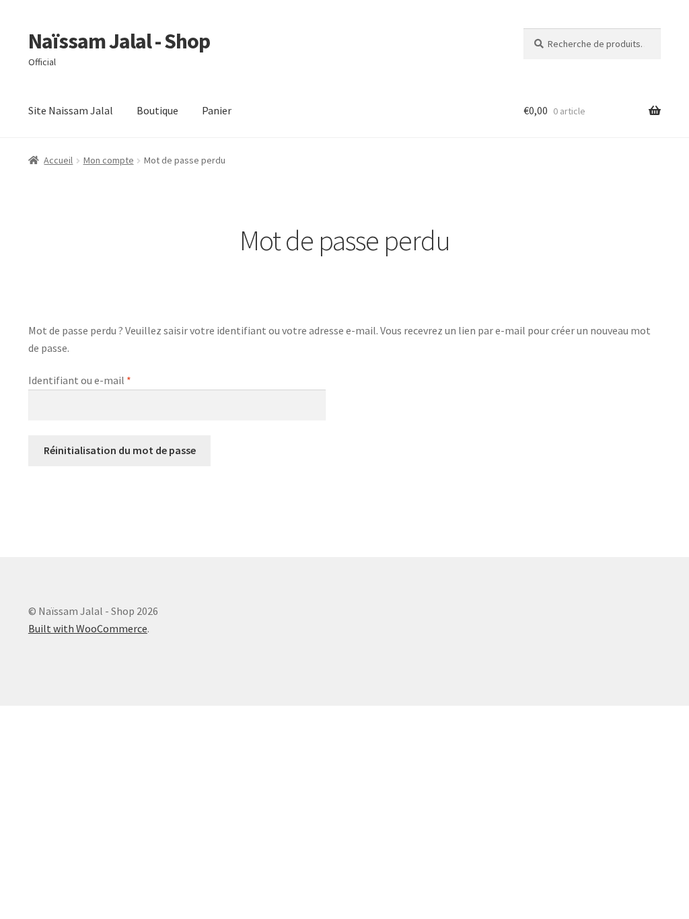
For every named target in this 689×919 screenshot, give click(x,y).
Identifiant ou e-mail (106, 380)
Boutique (157, 110)
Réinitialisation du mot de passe (120, 450)
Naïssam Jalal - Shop (119, 41)
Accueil (58, 160)
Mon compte (108, 160)
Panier (216, 110)
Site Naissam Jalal (70, 110)
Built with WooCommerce (87, 628)
